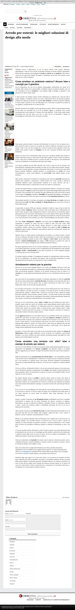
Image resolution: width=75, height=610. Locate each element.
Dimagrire (12, 4)
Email (9, 520)
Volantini (33, 4)
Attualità (43, 24)
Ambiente (12, 541)
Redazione (30, 600)
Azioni (23, 4)
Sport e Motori (13, 577)
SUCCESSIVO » (66, 66)
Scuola (12, 27)
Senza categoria (14, 574)
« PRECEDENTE (57, 66)
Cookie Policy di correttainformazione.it (56, 600)
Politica (12, 565)
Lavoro (38, 4)
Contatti (38, 600)
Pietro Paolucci (30, 66)
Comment (28, 513)
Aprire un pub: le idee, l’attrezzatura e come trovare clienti (9, 149)
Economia (11, 24)
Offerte (43, 4)
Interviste (12, 556)
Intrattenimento (53, 24)
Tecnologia (34, 24)
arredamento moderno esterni (9, 80)
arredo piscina (8, 87)
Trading (18, 4)
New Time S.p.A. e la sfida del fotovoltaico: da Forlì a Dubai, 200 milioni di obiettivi (9, 104)
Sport (6, 27)
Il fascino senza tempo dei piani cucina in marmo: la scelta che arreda (9, 118)
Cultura (19, 27)
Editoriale (27, 27)
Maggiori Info (38, 2)
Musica (63, 24)
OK (45, 2)
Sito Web (7, 526)
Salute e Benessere (22, 24)
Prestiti (28, 4)
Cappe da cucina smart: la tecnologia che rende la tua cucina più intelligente (9, 134)
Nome (9, 513)
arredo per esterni (9, 86)
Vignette (12, 583)
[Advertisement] (37, 53)
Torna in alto (21, 608)
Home (5, 24)
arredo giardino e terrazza (9, 83)
